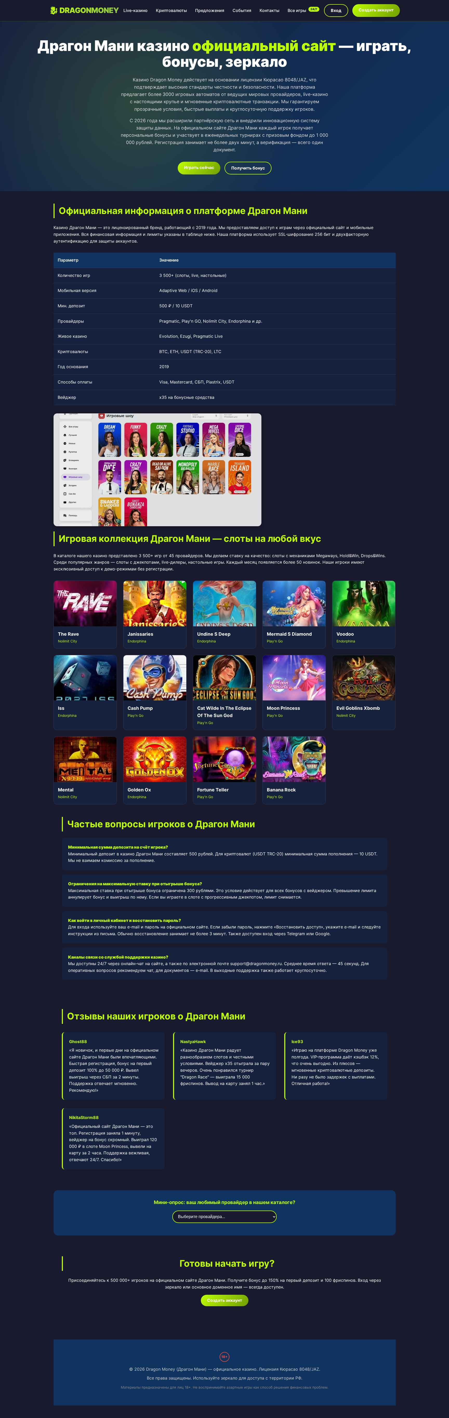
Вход (336, 10)
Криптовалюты (171, 10)
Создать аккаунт (376, 9)
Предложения (209, 10)
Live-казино (135, 10)
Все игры (302, 10)
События (242, 10)
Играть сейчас (199, 167)
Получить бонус (248, 168)
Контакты (269, 10)
